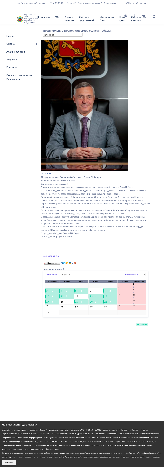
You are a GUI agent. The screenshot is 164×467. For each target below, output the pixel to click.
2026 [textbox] (142, 275)
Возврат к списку (51, 256)
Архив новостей (15, 51)
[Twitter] (64, 263)
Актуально (12, 59)
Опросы (11, 44)
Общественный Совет (107, 18)
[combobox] (63, 35)
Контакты (11, 67)
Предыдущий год (131, 274)
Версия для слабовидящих (34, 3)
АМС (57, 17)
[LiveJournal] (72, 263)
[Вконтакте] (143, 19)
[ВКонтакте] (61, 263)
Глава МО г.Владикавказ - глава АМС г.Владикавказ (91, 3)
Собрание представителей (86, 18)
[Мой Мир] (70, 263)
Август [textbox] (64, 275)
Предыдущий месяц (52, 274)
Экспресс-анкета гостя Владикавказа (19, 77)
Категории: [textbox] (49, 35)
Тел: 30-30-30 (56, 3)
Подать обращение (137, 3)
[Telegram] (125, 19)
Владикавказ (43, 17)
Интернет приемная (69, 18)
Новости (11, 36)
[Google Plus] (75, 263)
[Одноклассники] (134, 19)
